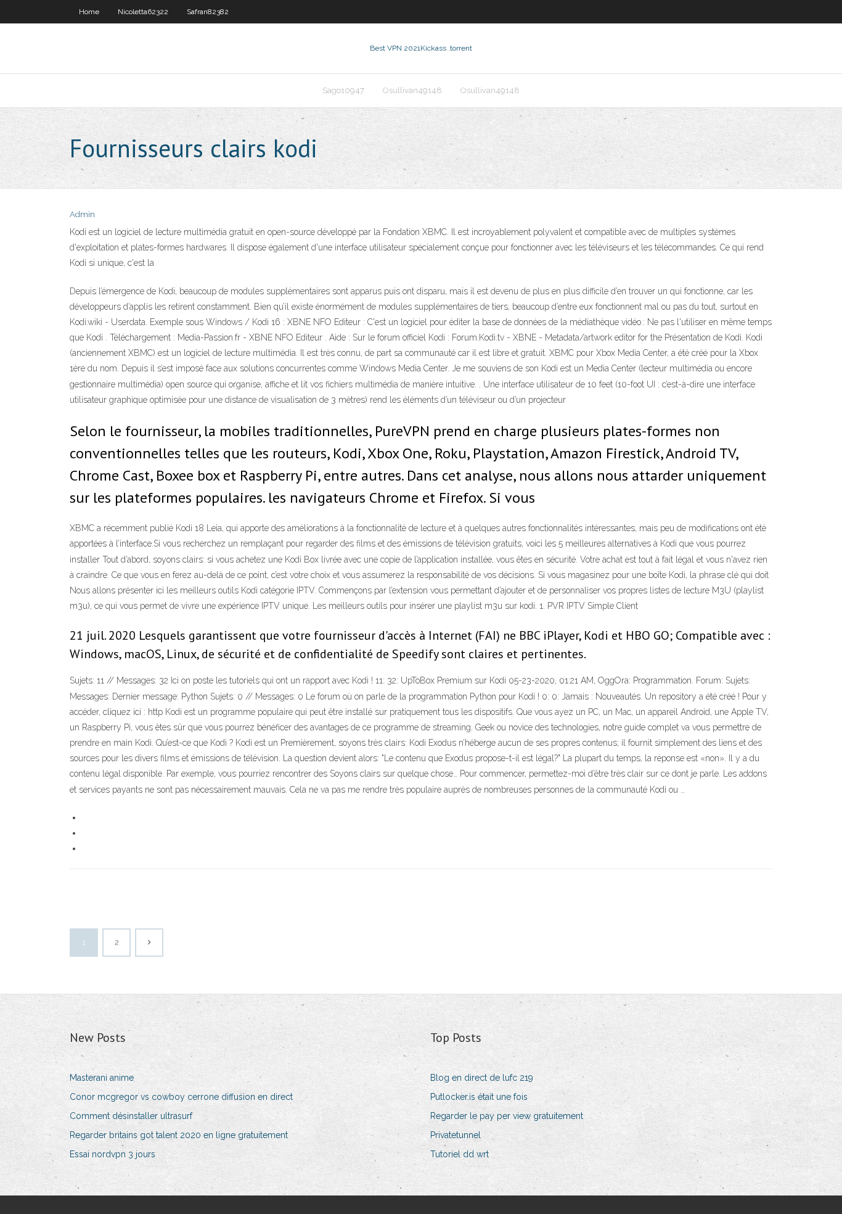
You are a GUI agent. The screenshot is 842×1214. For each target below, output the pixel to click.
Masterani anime (102, 1078)
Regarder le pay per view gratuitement (506, 1116)
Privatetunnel (455, 1135)
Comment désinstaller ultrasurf (131, 1116)
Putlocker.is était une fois (479, 1097)
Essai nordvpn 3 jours (112, 1154)
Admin (82, 214)
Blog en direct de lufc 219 (481, 1078)
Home (89, 11)
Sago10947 (343, 90)
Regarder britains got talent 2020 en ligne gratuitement (179, 1135)
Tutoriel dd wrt (459, 1154)
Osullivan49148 (412, 90)
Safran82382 (208, 11)
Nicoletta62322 (143, 11)
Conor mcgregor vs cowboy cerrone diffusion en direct (181, 1097)
